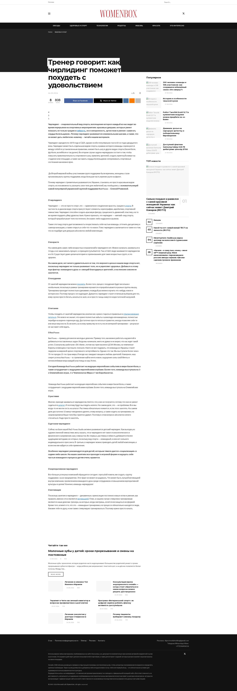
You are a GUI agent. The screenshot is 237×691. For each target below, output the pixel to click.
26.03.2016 (53, 93)
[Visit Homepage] (118, 13)
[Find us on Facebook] (179, 13)
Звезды (56, 26)
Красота (156, 26)
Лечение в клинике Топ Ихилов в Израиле (76, 583)
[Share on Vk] (126, 100)
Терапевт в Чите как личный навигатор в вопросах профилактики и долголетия (70, 601)
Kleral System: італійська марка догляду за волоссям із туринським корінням (170, 240)
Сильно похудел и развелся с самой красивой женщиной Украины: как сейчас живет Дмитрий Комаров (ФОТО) (162, 204)
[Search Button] (187, 2)
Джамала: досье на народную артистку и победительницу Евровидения (173, 132)
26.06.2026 (70, 622)
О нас (50, 641)
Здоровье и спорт (78, 26)
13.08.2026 (53, 559)
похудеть (81, 284)
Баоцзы (157, 220)
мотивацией (83, 499)
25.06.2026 (118, 620)
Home (50, 32)
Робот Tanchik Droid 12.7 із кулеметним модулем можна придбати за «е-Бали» (176, 116)
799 (126, 620)
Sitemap (84, 641)
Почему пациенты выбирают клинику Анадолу (127, 615)
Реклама (51, 2)
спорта (128, 206)
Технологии (102, 26)
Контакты (101, 641)
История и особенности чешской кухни (175, 99)
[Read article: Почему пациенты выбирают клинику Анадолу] (103, 618)
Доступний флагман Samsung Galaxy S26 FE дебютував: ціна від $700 (175, 146)
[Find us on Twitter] (183, 13)
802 (126, 595)
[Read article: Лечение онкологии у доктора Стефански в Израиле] (55, 618)
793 (111, 608)
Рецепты (122, 26)
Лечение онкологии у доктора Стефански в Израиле (75, 616)
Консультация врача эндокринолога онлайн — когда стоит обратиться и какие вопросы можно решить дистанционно (125, 587)
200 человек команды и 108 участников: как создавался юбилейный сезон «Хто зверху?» (174, 86)
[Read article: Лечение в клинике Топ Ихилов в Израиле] (55, 586)
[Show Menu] (49, 13)
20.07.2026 (55, 606)
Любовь (139, 26)
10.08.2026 (70, 587)
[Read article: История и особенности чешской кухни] (153, 102)
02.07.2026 (103, 608)
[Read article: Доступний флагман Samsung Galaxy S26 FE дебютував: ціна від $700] (153, 148)
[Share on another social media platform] (138, 100)
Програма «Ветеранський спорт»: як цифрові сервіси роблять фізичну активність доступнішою (116, 603)
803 (65, 559)
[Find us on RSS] (188, 13)
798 (63, 606)
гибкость (81, 130)
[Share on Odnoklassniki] (132, 100)
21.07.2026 (118, 595)
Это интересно (177, 26)
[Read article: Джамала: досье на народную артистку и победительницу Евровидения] (153, 132)
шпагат (61, 405)
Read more (57, 574)
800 (78, 587)
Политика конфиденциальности (66, 641)
